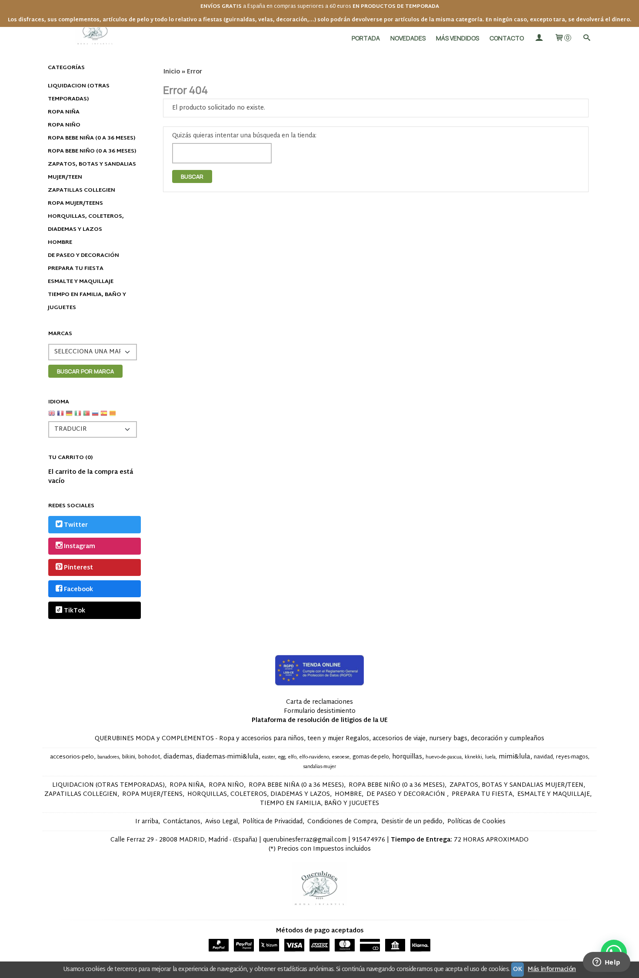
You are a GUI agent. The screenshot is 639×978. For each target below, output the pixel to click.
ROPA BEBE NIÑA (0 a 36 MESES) (91, 138)
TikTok (74, 610)
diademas (178, 757)
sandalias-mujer (319, 767)
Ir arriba (146, 821)
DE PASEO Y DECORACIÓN (83, 255)
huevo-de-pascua (444, 757)
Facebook (78, 589)
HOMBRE (60, 242)
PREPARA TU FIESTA (75, 268)
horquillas (407, 757)
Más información (552, 969)
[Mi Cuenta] (539, 38)
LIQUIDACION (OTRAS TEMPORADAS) (79, 92)
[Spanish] (103, 416)
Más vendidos (457, 38)
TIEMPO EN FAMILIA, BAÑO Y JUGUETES (87, 301)
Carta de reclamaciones (319, 702)
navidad (543, 757)
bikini (128, 757)
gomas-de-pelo (371, 757)
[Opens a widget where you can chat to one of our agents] (606, 963)
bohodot (149, 757)
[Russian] (95, 416)
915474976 (368, 840)
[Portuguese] (86, 416)
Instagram (79, 546)
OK (517, 969)
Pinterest (78, 568)
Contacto (506, 38)
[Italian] (77, 416)
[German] (69, 416)
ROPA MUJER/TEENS (75, 203)
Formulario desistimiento (320, 711)
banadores (108, 757)
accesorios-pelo (72, 757)
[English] (51, 416)
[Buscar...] (586, 38)
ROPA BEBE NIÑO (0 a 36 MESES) (92, 151)
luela (490, 757)
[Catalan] (113, 416)
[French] (60, 416)
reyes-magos (572, 757)
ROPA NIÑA (64, 112)
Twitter (76, 525)
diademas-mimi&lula (227, 757)
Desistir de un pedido (412, 821)
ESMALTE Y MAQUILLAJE (80, 281)
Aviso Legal (221, 821)
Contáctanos (181, 821)
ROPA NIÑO (64, 125)
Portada (366, 38)
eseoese (340, 757)
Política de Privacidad (273, 821)
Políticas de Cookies (476, 821)
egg (281, 757)
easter (268, 757)
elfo (292, 757)
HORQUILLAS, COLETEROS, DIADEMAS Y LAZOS (86, 223)
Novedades (408, 38)
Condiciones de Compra (341, 821)
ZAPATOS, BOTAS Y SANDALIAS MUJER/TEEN (92, 171)
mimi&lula (514, 757)
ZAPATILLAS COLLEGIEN (81, 190)
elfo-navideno (314, 757)
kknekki (473, 757)
